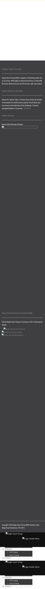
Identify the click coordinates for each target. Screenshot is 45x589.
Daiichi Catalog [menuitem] (14, 555)
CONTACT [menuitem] (8, 558)
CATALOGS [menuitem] (8, 549)
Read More (27, 108)
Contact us (28, 14)
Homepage (18, 14)
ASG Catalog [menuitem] (14, 552)
